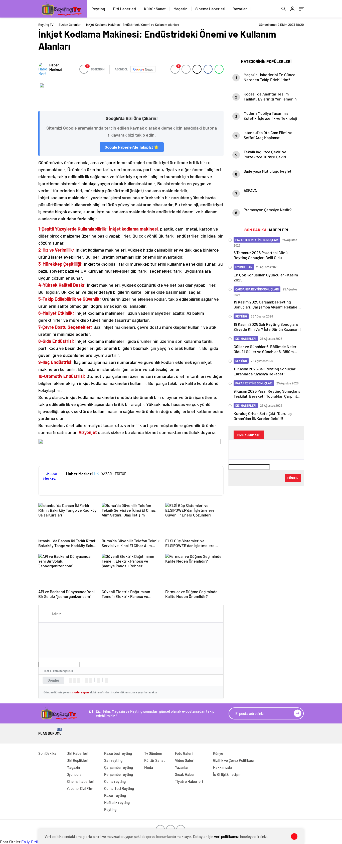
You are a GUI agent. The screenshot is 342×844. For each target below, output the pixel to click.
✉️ (96, 473)
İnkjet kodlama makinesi (133, 229)
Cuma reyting (115, 781)
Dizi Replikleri (77, 760)
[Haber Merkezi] (42, 69)
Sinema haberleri (80, 781)
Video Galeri (184, 760)
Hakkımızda (222, 767)
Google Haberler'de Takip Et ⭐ (132, 147)
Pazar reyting (115, 795)
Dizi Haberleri (124, 8)
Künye (218, 753)
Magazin (181, 8)
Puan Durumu (50, 731)
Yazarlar (240, 8)
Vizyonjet (88, 432)
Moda (148, 767)
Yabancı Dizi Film (80, 788)
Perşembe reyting (118, 774)
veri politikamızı (226, 836)
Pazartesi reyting (118, 753)
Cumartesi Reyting (119, 788)
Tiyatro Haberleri (189, 781)
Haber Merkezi (55, 67)
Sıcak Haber (185, 774)
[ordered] (86, 680)
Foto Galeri (184, 753)
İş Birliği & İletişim (227, 774)
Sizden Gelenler (70, 25)
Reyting (98, 8)
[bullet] (90, 680)
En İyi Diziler (31, 841)
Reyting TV (46, 25)
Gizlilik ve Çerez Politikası (233, 760)
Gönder (53, 680)
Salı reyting (113, 760)
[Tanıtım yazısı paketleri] (131, 94)
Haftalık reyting (117, 802)
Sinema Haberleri (210, 8)
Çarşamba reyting (118, 767)
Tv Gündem (153, 753)
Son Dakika (47, 753)
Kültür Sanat (155, 8)
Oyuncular (75, 774)
